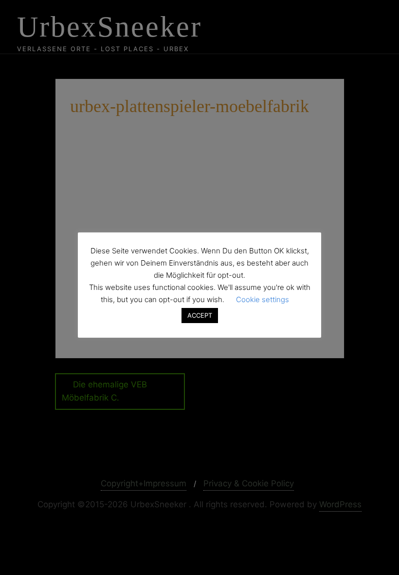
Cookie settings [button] (262, 299)
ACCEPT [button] (199, 315)
